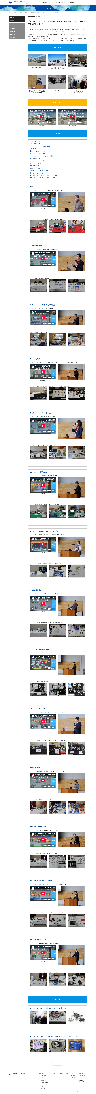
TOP (40, 2)
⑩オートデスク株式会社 (36, 163)
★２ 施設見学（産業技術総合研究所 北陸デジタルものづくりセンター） (49, 178)
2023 (13, 34)
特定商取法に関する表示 (82, 1081)
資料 (59, 2)
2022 (13, 37)
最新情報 (81, 1073)
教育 (56, 2)
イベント (51, 2)
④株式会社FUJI (34, 148)
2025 (13, 28)
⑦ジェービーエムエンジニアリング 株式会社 (41, 156)
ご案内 (13, 17)
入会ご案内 (43, 1086)
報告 (13, 20)
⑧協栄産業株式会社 (35, 158)
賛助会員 (74, 1077)
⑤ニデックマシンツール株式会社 (38, 151)
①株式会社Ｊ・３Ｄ (35, 141)
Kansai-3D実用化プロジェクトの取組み (45, 1083)
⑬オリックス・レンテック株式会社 (39, 170)
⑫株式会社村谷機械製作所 (36, 168)
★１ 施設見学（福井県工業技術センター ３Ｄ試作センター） (46, 175)
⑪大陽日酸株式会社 (35, 165)
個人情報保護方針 (83, 1078)
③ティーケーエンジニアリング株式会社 (40, 146)
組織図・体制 (43, 1080)
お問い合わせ (71, 2)
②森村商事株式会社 (35, 144)
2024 (13, 31)
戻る (57, 1063)
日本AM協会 (43, 1075)
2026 (13, 25)
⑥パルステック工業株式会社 (37, 153)
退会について (43, 1088)
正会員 (73, 1075)
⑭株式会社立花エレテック (36, 173)
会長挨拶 (43, 1077)
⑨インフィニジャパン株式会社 (38, 161)
